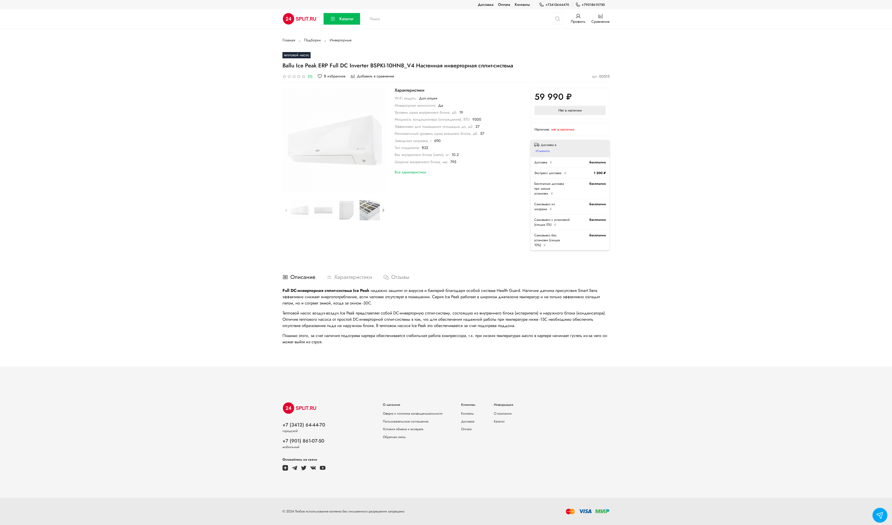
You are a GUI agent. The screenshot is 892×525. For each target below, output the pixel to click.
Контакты (522, 4)
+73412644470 (557, 4)
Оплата (504, 4)
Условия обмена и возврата (403, 429)
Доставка (485, 4)
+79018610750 (593, 4)
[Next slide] (379, 140)
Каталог (346, 19)
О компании (503, 413)
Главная (288, 40)
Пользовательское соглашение (405, 421)
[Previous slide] (289, 140)
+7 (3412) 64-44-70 (303, 424)
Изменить (543, 151)
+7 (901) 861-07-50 (303, 440)
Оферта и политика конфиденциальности (413, 413)
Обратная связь (394, 437)
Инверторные (340, 40)
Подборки (312, 40)
